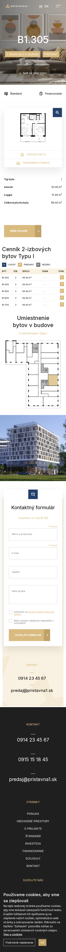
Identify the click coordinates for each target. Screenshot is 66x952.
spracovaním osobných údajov (34, 613)
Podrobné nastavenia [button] (19, 942)
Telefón (16, 572)
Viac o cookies (12, 934)
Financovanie (53, 93)
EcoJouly (33, 858)
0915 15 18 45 (33, 759)
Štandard (15, 93)
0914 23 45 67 (32, 678)
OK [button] (42, 942)
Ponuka (33, 813)
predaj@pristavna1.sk (32, 690)
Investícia (33, 843)
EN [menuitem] (46, 6)
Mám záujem (18, 230)
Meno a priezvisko (22, 534)
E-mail (15, 553)
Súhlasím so (34, 613)
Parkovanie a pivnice (36, 162)
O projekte (33, 828)
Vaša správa (18, 591)
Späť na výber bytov (35, 73)
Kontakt (33, 866)
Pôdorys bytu (36, 154)
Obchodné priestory (33, 821)
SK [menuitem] (41, 6)
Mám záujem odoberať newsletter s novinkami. (34, 622)
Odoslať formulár (28, 635)
